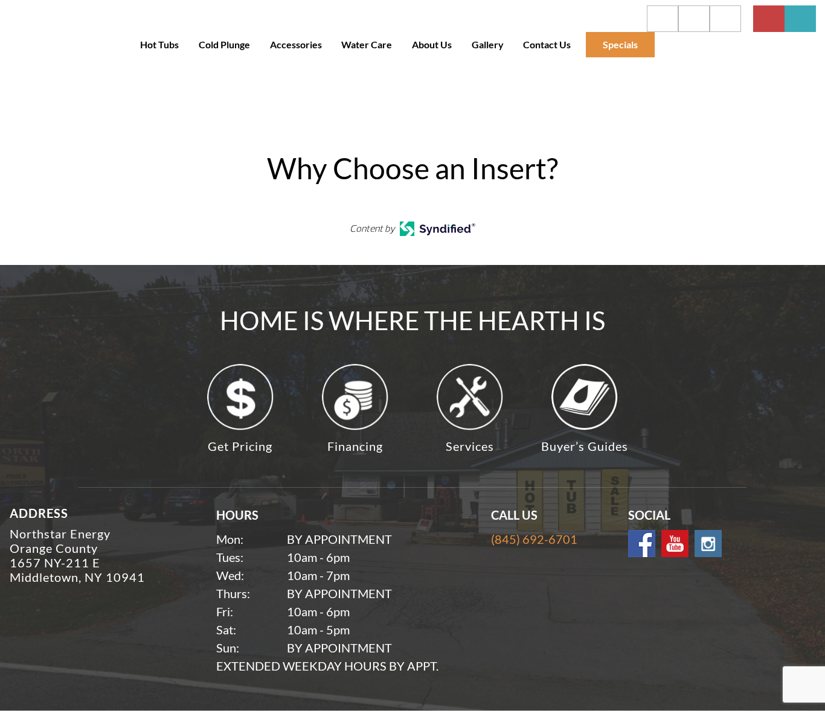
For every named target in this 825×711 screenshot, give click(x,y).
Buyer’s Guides (584, 446)
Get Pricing (240, 446)
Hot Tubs (159, 44)
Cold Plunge (224, 44)
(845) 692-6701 (534, 539)
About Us (432, 44)
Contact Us (547, 44)
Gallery (488, 44)
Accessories (296, 44)
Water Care (366, 44)
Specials (620, 44)
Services (470, 446)
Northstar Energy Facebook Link (641, 543)
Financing (355, 446)
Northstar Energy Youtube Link (675, 543)
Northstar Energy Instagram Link (708, 543)
